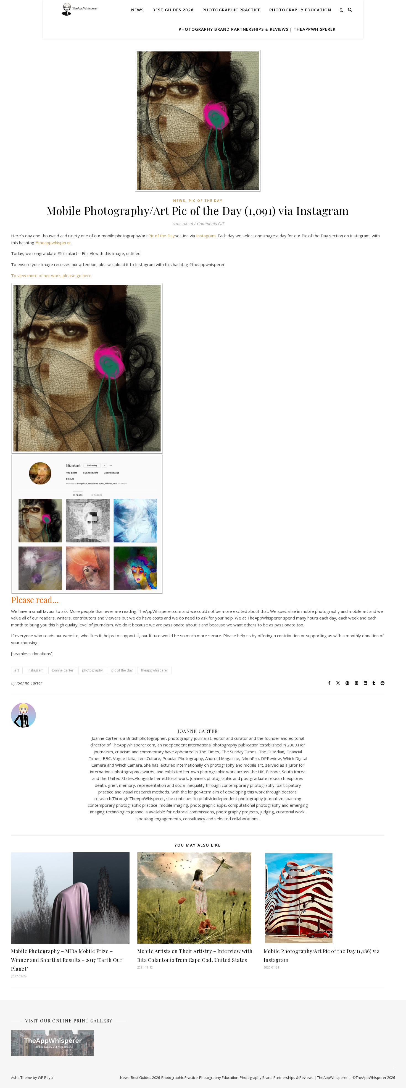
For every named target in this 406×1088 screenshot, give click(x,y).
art (17, 670)
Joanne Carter (62, 670)
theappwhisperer (154, 670)
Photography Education (300, 9)
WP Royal (46, 1077)
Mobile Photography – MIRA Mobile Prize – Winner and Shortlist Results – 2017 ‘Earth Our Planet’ (66, 960)
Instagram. (206, 235)
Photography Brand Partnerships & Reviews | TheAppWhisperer (257, 29)
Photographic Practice (231, 9)
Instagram (35, 670)
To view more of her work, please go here (51, 275)
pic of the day (122, 670)
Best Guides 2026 (173, 9)
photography (92, 670)
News (137, 9)
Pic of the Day (206, 200)
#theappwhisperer (53, 242)
